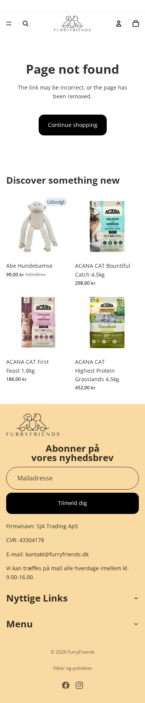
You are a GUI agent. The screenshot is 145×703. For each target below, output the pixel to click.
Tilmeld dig (72, 503)
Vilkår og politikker (72, 668)
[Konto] (118, 23)
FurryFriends (81, 652)
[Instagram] (79, 685)
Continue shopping (72, 124)
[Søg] (25, 23)
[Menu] (9, 23)
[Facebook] (65, 685)
